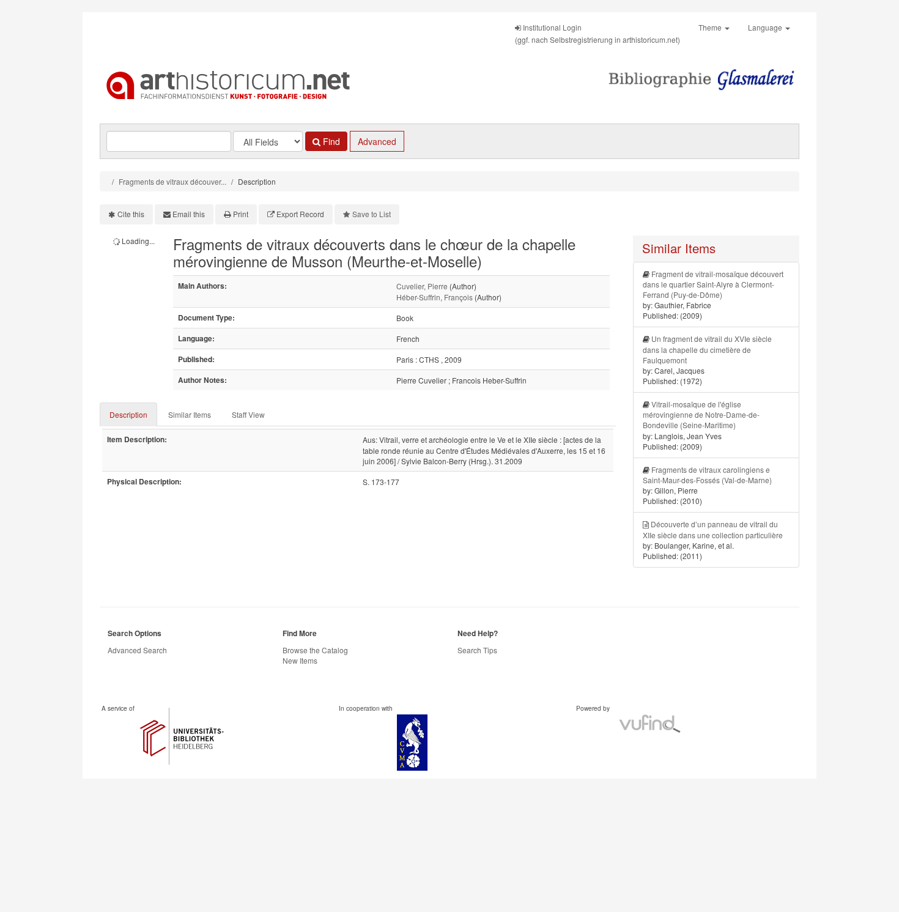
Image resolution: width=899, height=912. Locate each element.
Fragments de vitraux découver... (172, 181)
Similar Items (189, 414)
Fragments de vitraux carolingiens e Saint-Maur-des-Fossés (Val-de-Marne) (707, 474)
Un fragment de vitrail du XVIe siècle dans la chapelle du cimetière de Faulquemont (707, 349)
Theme (710, 27)
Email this (188, 214)
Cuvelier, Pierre (422, 286)
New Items (300, 660)
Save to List (371, 214)
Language (766, 27)
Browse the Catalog (315, 650)
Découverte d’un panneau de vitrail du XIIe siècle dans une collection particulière (713, 529)
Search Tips (477, 650)
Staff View (248, 414)
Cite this (130, 214)
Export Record (300, 214)
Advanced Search (137, 650)
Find (330, 141)
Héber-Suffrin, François (434, 297)
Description (128, 414)
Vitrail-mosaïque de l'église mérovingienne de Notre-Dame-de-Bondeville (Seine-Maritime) (701, 414)
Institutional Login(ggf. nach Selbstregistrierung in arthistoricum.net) (597, 33)
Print (240, 214)
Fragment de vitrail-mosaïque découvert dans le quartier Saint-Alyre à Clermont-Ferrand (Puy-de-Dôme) (713, 284)
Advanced (377, 141)
